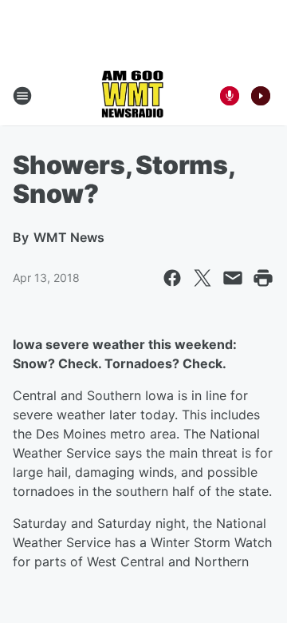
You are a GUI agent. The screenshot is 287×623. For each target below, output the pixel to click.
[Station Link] (132, 95)
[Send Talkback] (229, 95)
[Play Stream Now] (260, 95)
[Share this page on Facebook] (172, 278)
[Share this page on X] (202, 278)
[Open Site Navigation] (22, 95)
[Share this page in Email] (233, 278)
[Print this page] (263, 278)
